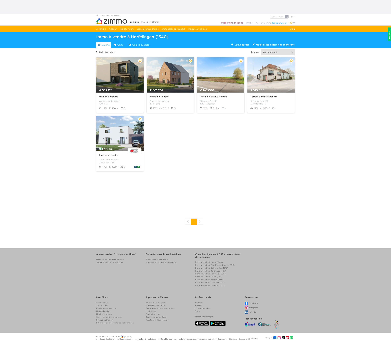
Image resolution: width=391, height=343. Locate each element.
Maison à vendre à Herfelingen (110, 259)
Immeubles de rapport (173, 29)
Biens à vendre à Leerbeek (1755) (210, 282)
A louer (113, 29)
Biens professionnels (148, 29)
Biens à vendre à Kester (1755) (209, 279)
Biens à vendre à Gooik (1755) (208, 276)
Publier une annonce (232, 23)
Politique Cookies (124, 339)
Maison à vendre (108, 96)
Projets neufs (127, 29)
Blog (292, 29)
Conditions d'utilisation (105, 339)
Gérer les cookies (152, 339)
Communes (223, 339)
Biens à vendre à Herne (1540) (209, 262)
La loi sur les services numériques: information (198, 339)
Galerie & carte (140, 45)
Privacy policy (138, 339)
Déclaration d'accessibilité (239, 339)
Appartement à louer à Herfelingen (161, 262)
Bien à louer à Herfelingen (157, 259)
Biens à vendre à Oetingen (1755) (210, 285)
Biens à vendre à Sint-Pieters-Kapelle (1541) (215, 265)
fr (292, 17)
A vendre (101, 29)
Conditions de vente (169, 339)
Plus (248, 23)
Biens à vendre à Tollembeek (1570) (211, 271)
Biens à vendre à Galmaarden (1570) (211, 268)
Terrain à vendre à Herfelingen (109, 262)
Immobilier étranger (150, 22)
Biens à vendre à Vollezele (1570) (210, 274)
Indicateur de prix (197, 29)
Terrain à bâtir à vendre (213, 96)
